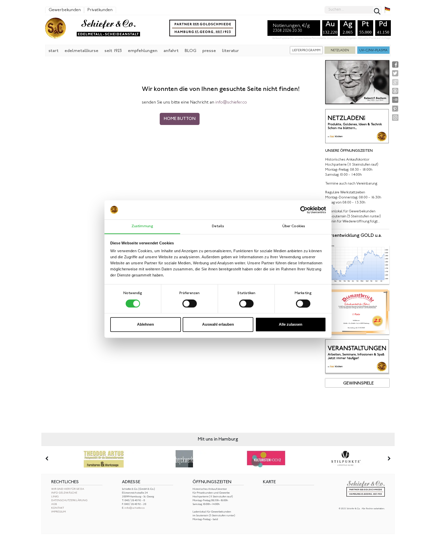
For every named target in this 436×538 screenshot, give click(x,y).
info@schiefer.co (134, 508)
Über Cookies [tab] (293, 226)
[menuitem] (53, 50)
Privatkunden (100, 10)
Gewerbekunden (65, 10)
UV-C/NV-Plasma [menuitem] (373, 50)
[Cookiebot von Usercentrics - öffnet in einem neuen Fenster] (304, 210)
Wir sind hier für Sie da (67, 489)
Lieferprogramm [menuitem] (306, 50)
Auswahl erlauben (218, 324)
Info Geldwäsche (64, 493)
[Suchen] (377, 10)
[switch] (189, 303)
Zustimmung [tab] (142, 226)
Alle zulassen (290, 324)
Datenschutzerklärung (69, 500)
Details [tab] (218, 226)
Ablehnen (145, 324)
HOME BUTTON (180, 119)
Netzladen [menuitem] (340, 50)
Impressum (58, 512)
